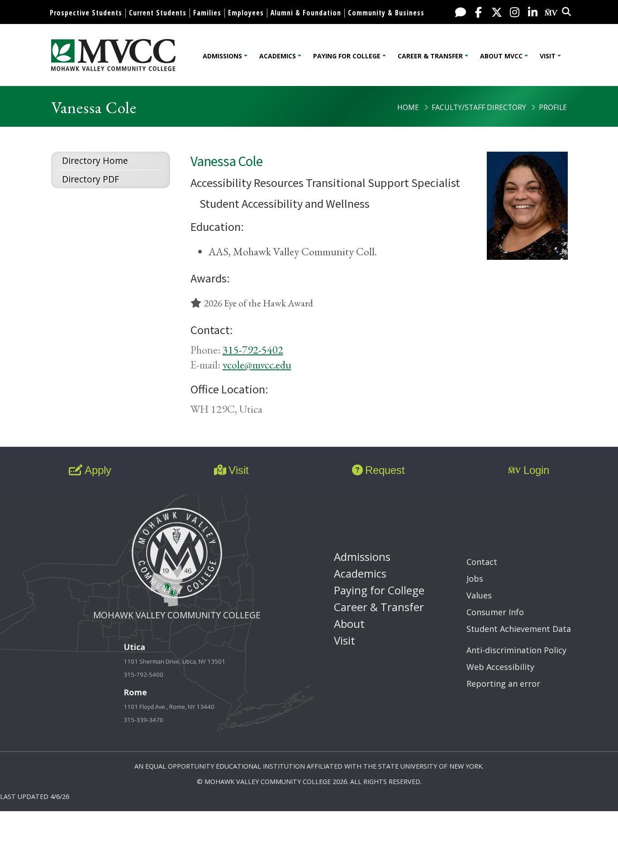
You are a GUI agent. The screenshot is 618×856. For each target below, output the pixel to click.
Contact (481, 561)
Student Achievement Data (518, 628)
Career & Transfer (430, 56)
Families (207, 13)
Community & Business (386, 13)
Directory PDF (90, 179)
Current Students (157, 13)
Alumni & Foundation (306, 13)
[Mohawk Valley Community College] (113, 55)
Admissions (222, 56)
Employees (246, 13)
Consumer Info (495, 612)
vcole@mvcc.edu (257, 365)
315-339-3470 (143, 720)
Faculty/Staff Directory (479, 107)
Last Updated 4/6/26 (34, 796)
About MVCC (501, 56)
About (349, 623)
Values (479, 595)
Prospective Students (86, 13)
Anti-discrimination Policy (516, 650)
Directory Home (95, 160)
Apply (98, 470)
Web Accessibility (500, 666)
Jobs (474, 578)
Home (408, 107)
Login (536, 470)
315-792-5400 (143, 674)
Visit (548, 56)
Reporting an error (503, 683)
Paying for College (346, 56)
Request (385, 470)
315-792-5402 (253, 350)
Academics (277, 56)
